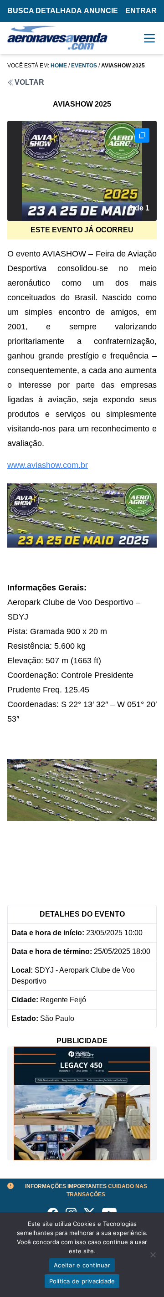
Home (59, 65)
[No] (152, 1254)
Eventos (84, 65)
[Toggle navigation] (149, 38)
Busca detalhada (44, 11)
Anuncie (101, 11)
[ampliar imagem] (142, 135)
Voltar (29, 82)
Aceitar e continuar (82, 1265)
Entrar (141, 11)
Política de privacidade (82, 1281)
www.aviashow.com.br (47, 465)
